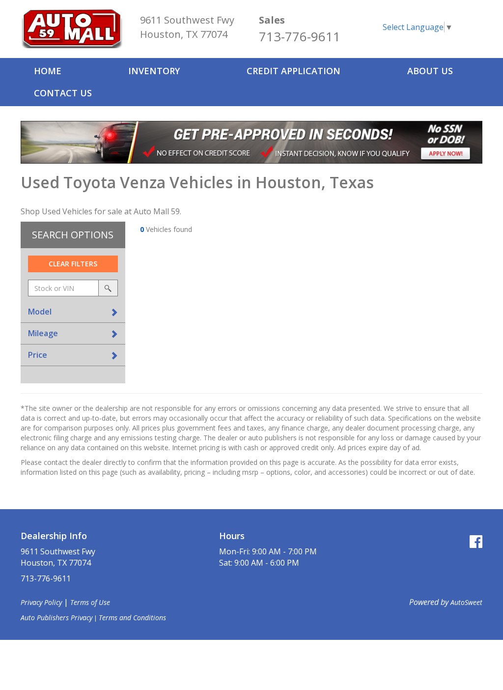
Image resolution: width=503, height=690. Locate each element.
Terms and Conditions (132, 617)
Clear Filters (73, 263)
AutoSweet (466, 602)
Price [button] (37, 354)
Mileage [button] (43, 333)
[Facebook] (476, 541)
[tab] (73, 311)
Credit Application (293, 71)
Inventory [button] (154, 71)
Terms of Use (90, 602)
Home (47, 71)
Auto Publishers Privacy (56, 617)
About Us (430, 71)
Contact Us (63, 93)
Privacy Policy (41, 602)
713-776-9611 (299, 36)
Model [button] (40, 311)
